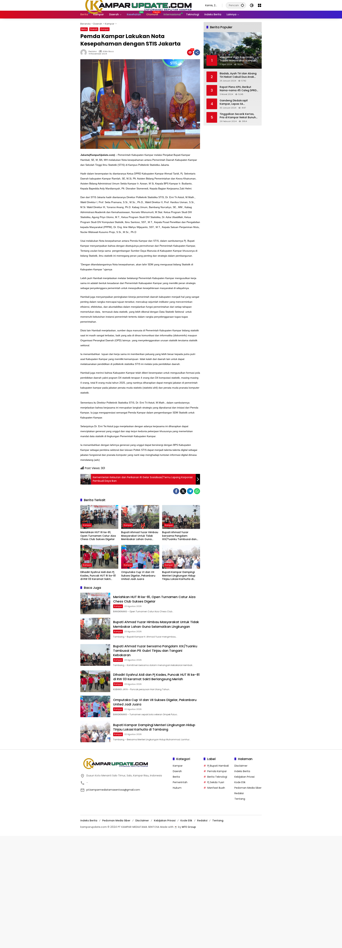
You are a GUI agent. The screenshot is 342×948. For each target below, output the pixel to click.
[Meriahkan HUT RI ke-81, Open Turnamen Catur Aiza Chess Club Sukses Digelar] (99, 517)
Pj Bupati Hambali (218, 766)
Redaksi (93, 51)
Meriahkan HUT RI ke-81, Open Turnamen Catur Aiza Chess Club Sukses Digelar (98, 536)
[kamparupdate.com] (139, 5)
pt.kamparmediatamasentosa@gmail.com (113, 790)
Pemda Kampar (217, 771)
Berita (84, 29)
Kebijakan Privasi (244, 777)
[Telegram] (190, 491)
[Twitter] (183, 491)
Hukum (177, 788)
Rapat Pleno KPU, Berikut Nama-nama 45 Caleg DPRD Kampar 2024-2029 (238, 88)
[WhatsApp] (197, 491)
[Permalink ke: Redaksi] (84, 52)
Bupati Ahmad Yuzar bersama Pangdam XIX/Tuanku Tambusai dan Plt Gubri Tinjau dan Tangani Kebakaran (180, 536)
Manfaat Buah (216, 788)
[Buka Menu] (259, 5)
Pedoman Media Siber (247, 788)
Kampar (105, 29)
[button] (242, 5)
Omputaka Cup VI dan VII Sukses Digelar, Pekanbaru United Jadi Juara (138, 575)
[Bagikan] (197, 52)
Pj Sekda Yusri (215, 782)
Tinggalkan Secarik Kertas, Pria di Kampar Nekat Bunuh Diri (238, 115)
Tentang (239, 799)
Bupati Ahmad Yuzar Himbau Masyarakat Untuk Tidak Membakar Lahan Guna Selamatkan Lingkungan (139, 536)
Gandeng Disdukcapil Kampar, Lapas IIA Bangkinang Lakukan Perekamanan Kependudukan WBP (239, 102)
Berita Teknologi (217, 777)
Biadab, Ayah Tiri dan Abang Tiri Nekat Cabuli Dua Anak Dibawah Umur (238, 75)
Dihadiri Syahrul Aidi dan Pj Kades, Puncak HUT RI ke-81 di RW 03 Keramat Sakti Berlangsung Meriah (98, 575)
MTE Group (189, 827)
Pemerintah (180, 782)
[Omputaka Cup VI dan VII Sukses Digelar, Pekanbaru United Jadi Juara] (140, 557)
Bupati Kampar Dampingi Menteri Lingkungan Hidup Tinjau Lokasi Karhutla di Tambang (178, 575)
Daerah (93, 29)
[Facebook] (176, 491)
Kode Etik (239, 782)
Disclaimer (240, 766)
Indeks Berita (242, 771)
